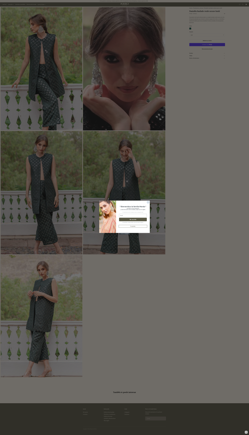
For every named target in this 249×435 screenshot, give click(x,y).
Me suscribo (133, 219)
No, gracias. (133, 226)
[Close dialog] (148, 202)
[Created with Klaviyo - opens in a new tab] (124, 233)
